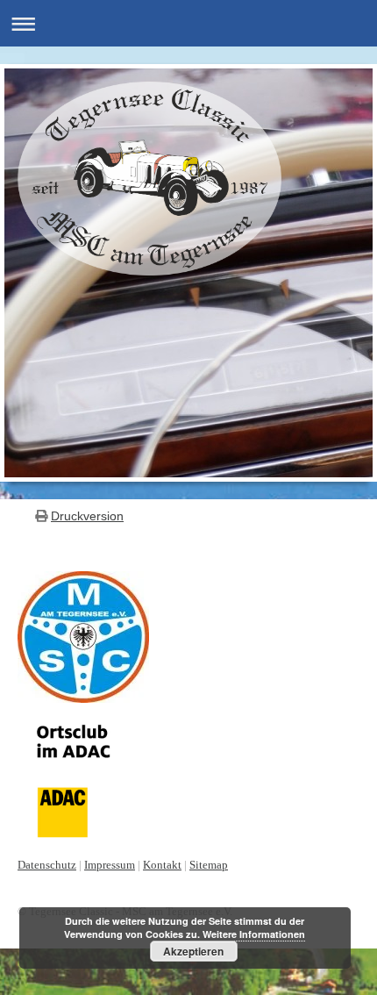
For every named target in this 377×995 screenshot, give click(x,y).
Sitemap (208, 864)
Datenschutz (47, 864)
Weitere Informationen (254, 934)
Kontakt (162, 864)
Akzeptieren (193, 951)
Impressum (109, 864)
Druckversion (87, 516)
